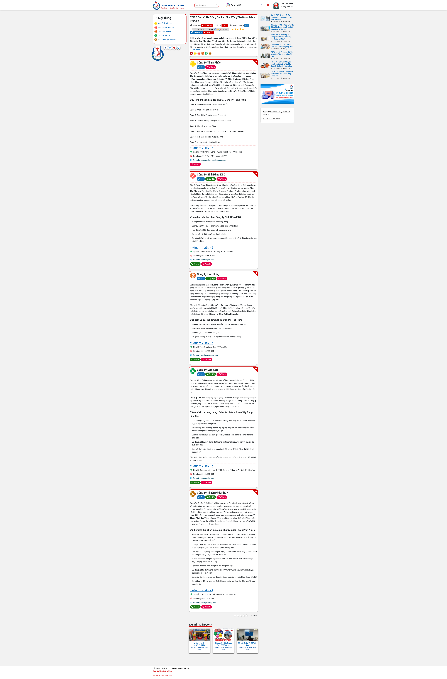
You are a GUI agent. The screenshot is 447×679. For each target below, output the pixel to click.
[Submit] (217, 5)
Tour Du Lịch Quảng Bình (162, 671)
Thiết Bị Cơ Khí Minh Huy (162, 676)
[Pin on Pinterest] (174, 48)
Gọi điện (212, 179)
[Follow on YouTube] (268, 5)
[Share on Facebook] (166, 48)
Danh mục (236, 5)
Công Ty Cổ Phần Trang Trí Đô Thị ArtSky (276, 113)
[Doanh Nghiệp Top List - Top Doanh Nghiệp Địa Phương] (172, 5)
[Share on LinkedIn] (178, 48)
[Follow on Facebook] (261, 5)
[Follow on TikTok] (264, 5)
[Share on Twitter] (170, 48)
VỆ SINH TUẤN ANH (271, 119)
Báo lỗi (207, 32)
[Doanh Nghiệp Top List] (158, 53)
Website (212, 67)
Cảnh (225, 25)
